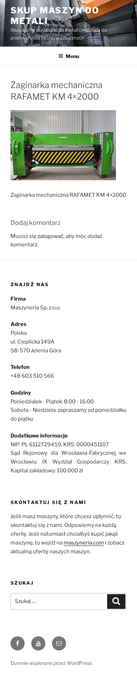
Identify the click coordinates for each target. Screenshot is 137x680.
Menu (72, 56)
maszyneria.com (84, 543)
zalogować (51, 236)
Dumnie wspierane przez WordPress (51, 663)
